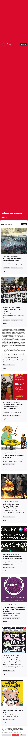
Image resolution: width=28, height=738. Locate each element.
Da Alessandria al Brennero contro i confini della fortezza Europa (12, 309)
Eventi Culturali (7, 415)
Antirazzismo (6, 267)
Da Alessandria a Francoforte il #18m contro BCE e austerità (13, 558)
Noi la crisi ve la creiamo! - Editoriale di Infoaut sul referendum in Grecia (11, 506)
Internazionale (14, 267)
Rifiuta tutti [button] (23, 734)
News (21, 267)
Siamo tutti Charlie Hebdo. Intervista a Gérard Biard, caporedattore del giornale (12, 660)
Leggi (4, 271)
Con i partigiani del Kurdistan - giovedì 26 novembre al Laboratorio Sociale (13, 406)
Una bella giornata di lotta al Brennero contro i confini (12, 260)
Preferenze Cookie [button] (6, 734)
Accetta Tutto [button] (16, 734)
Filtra (24, 224)
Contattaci (23, 44)
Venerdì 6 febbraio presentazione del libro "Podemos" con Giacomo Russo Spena (14, 609)
